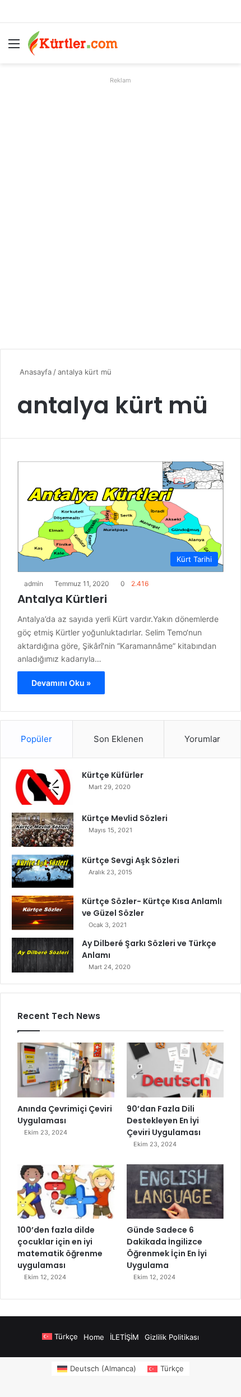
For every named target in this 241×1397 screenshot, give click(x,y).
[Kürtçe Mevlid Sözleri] (42, 830)
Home (94, 1337)
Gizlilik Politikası (172, 1337)
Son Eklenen (118, 739)
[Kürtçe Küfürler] (42, 787)
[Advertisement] (120, 208)
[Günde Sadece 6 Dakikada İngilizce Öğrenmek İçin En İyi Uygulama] (175, 1191)
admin (33, 583)
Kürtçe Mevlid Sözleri (125, 818)
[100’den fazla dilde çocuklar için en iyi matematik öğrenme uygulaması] (65, 1191)
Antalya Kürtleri (62, 599)
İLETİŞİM (124, 1337)
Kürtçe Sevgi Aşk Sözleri (130, 860)
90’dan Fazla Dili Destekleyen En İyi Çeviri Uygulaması (164, 1120)
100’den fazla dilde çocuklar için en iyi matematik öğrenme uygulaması (60, 1247)
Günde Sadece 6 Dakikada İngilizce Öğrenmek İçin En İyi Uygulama (167, 1247)
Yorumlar (202, 739)
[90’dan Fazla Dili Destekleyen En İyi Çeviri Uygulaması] (175, 1070)
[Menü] (14, 47)
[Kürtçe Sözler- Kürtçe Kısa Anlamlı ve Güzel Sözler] (42, 913)
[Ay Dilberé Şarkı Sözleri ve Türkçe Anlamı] (42, 955)
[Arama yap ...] (227, 47)
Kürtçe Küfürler (112, 775)
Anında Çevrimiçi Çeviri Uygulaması (64, 1114)
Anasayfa (34, 371)
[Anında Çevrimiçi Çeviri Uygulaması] (65, 1070)
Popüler (36, 739)
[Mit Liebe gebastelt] (73, 43)
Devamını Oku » (61, 683)
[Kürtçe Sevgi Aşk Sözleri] (42, 871)
